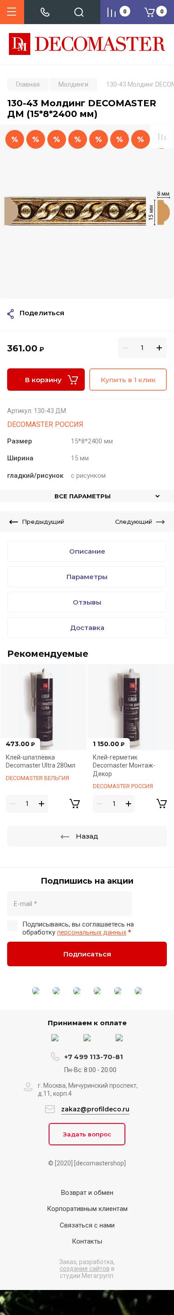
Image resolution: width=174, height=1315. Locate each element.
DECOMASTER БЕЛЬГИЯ (37, 778)
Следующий (133, 521)
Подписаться (87, 954)
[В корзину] (74, 804)
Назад (87, 836)
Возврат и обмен (87, 1193)
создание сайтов (85, 1268)
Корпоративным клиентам (87, 1209)
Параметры (87, 576)
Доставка (87, 627)
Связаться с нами (87, 1225)
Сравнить (162, 136)
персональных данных (91, 932)
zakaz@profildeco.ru (95, 1109)
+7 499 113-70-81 (93, 1056)
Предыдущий (43, 521)
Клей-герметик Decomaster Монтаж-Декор (124, 765)
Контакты (87, 1241)
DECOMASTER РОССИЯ (45, 424)
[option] (87, 212)
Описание (87, 551)
